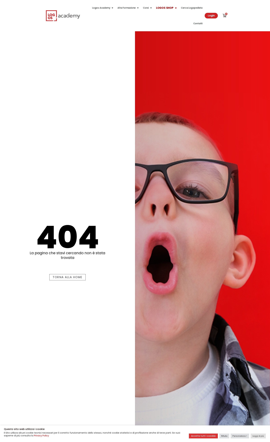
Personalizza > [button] (239, 435)
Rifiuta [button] (224, 435)
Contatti (197, 23)
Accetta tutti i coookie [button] (203, 435)
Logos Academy (101, 7)
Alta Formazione (127, 7)
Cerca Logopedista (191, 7)
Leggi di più (258, 435)
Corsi (146, 7)
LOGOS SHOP (164, 8)
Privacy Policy (41, 435)
